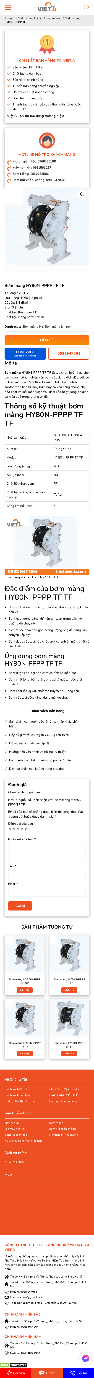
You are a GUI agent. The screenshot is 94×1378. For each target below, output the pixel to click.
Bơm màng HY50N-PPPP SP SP (25, 981)
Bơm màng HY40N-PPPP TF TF (25, 1044)
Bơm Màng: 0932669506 (31, 174)
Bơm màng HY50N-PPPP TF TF (69, 981)
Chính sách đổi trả (16, 1089)
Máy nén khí (12, 1123)
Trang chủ (11, 18)
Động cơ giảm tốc (16, 1135)
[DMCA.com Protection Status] (14, 1365)
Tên (12, 866)
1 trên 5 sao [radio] (9, 829)
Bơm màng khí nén (31, 18)
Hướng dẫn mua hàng (63, 1101)
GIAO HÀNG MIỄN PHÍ (63, 1095)
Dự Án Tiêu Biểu (15, 1162)
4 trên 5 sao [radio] (22, 829)
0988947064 (68, 353)
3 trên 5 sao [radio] (18, 829)
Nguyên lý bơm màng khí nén (23, 1141)
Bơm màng (56, 1123)
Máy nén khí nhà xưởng (63, 1135)
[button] (82, 194)
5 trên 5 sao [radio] (26, 829)
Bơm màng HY (55, 18)
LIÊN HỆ (24, 990)
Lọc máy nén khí (15, 1129)
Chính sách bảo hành (18, 1095)
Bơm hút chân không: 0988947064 (38, 180)
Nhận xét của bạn (22, 839)
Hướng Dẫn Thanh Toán (20, 1101)
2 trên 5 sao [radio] (14, 829)
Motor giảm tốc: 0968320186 (34, 161)
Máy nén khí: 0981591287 (32, 167)
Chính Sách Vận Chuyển (64, 1089)
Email (13, 884)
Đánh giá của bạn (21, 823)
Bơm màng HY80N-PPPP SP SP (69, 1044)
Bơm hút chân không (62, 1129)
